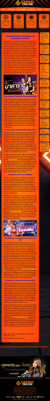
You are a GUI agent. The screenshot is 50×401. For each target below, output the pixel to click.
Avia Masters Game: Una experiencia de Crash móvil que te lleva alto (44, 83)
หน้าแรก (3, 9)
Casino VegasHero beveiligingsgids (44, 131)
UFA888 (39, 9)
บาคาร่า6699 (31, 9)
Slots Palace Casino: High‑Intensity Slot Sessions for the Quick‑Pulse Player (44, 94)
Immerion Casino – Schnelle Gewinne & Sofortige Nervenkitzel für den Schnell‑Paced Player (44, 71)
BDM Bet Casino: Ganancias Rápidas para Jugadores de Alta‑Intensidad (45, 113)
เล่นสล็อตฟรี (11, 9)
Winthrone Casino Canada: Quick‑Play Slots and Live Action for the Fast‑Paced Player (44, 38)
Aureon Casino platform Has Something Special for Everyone (44, 104)
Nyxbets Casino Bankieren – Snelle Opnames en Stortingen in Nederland (44, 59)
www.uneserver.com (33, 399)
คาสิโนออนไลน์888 (21, 9)
